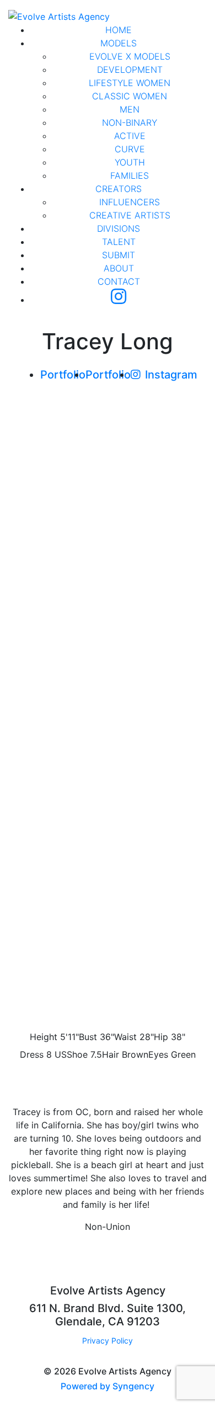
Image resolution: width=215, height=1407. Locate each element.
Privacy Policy (107, 1340)
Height (43, 1036)
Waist (125, 1036)
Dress (32, 1054)
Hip (161, 1036)
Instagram (171, 374)
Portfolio (62, 374)
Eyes (158, 1054)
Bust (88, 1036)
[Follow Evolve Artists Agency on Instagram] (118, 299)
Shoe (77, 1054)
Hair (110, 1054)
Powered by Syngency (107, 1386)
